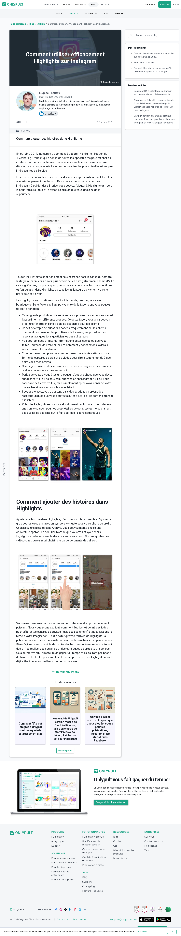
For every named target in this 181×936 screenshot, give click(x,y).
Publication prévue (93, 836)
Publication (57, 836)
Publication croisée (93, 865)
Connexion (150, 4)
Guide (59, 13)
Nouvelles (91, 13)
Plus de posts (65, 750)
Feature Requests (92, 891)
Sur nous (80, 4)
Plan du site (80, 919)
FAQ (84, 877)
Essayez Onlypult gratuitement (111, 802)
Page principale (18, 24)
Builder (55, 845)
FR (174, 4)
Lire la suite (141, 931)
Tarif (146, 850)
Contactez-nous (153, 841)
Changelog (88, 886)
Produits (49, 4)
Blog (93, 4)
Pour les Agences (61, 867)
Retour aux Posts (67, 672)
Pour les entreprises (62, 879)
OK (172, 932)
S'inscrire (164, 4)
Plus (104, 4)
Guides (117, 841)
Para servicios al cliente (64, 862)
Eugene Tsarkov (49, 93)
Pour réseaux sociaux (63, 858)
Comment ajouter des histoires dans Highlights (49, 138)
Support (87, 881)
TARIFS (66, 4)
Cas (106, 13)
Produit (120, 13)
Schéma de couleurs (144, 62)
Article (73, 13)
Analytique (57, 841)
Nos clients (150, 845)
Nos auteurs (120, 858)
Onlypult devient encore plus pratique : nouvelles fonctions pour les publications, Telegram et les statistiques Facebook (100, 728)
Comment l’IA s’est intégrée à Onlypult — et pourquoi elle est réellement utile (30, 728)
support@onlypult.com (123, 919)
